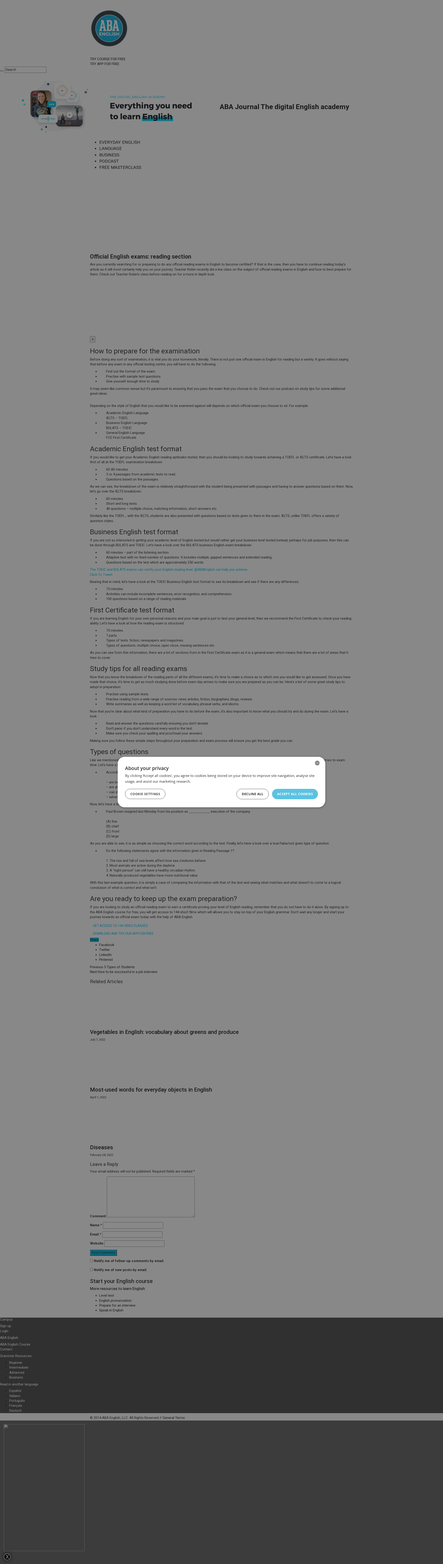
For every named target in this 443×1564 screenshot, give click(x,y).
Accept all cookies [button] (295, 794)
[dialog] (221, 782)
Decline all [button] (252, 794)
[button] (145, 794)
